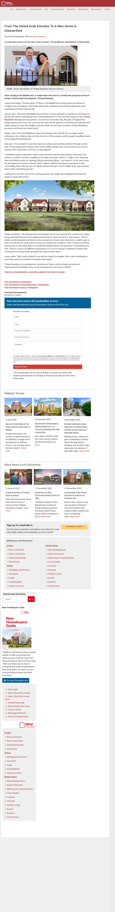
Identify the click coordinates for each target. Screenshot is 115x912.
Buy (11, 9)
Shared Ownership (57, 9)
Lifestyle (52, 570)
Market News (52, 546)
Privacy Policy (60, 356)
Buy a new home (17, 550)
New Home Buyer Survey (19, 693)
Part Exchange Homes (18, 716)
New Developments (57, 550)
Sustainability (15, 582)
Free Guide (13, 689)
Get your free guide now (17, 680)
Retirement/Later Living (18, 706)
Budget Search (21, 9)
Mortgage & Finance (17, 713)
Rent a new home (17, 554)
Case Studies (54, 562)
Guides (10, 546)
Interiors (52, 582)
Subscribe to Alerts (74, 526)
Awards (107, 9)
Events (51, 578)
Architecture (54, 586)
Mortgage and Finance (19, 570)
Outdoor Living (55, 574)
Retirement (71, 9)
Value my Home (16, 586)
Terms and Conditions (45, 356)
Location (52, 566)
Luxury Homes (14, 709)
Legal (12, 578)
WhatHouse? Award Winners (61, 558)
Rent (46, 9)
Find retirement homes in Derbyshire (21, 287)
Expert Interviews (56, 554)
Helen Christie (38, 36)
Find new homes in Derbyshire (18, 282)
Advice (10, 566)
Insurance (14, 574)
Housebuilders (83, 9)
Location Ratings (36, 9)
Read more (84, 451)
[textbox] (15, 599)
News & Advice (96, 9)
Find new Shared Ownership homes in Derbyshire (26, 285)
